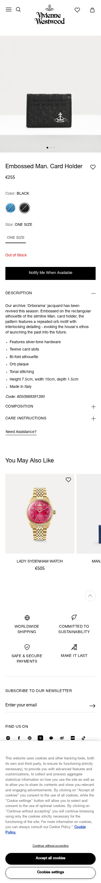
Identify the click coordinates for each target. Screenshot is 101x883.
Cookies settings (50, 872)
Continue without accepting (51, 846)
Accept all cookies (50, 858)
